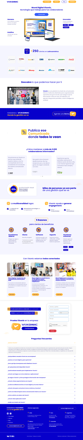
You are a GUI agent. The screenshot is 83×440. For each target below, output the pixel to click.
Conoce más (41, 14)
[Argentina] (65, 412)
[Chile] (28, 412)
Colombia (53, 421)
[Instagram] (10, 413)
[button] (7, 133)
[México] (28, 421)
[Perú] (49, 412)
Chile (30, 413)
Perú (52, 413)
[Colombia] (49, 421)
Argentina (69, 413)
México (31, 421)
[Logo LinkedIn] (8, 413)
